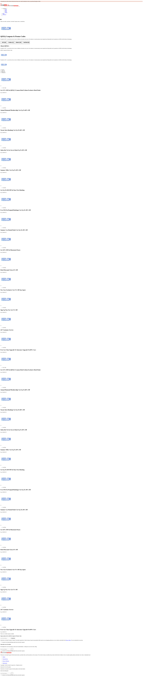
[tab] (3, 42)
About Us (4, 14)
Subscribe (13, 638)
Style (6, 10)
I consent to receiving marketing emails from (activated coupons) (13, 642)
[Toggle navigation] (19, 6)
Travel (6, 12)
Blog (3, 13)
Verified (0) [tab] (3, 72)
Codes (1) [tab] (3, 70)
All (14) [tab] (2, 69)
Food (6, 11)
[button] (73, 8)
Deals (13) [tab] (3, 71)
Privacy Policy (68, 640)
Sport (6, 9)
